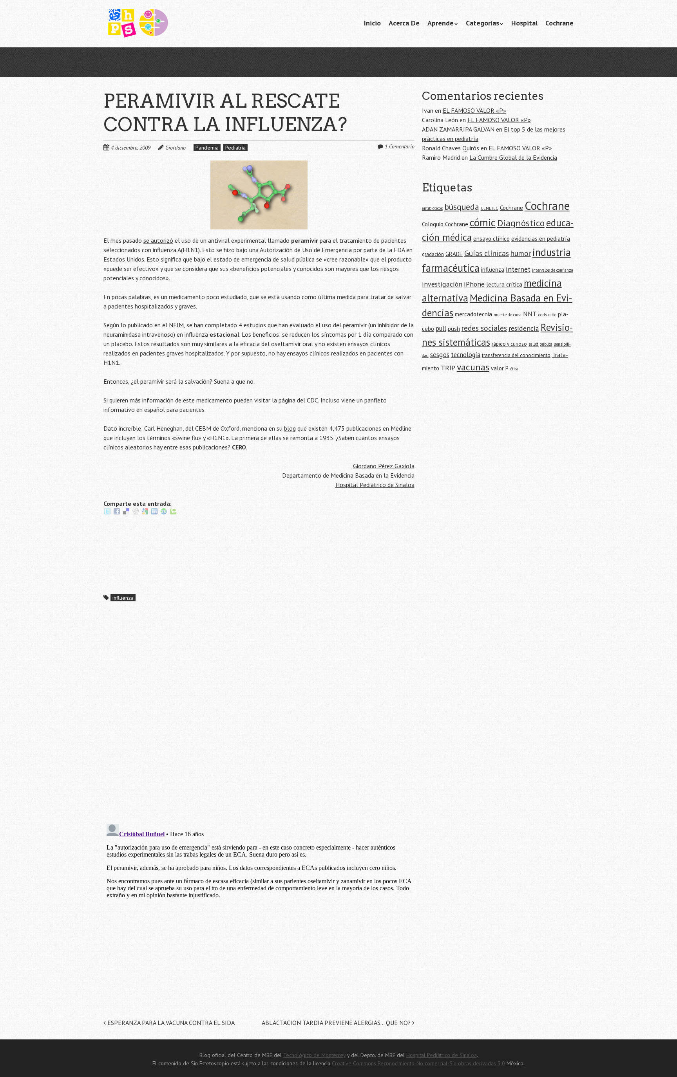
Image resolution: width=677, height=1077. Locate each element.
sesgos (439, 354)
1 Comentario (400, 146)
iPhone (474, 284)
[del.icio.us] (126, 513)
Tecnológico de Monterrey (314, 1055)
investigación (442, 284)
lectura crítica (504, 284)
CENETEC (489, 208)
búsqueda (461, 206)
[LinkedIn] (154, 513)
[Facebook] (117, 513)
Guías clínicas (486, 253)
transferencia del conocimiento (516, 355)
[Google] (145, 513)
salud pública (540, 344)
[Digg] (135, 513)
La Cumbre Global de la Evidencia (513, 157)
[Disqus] (259, 716)
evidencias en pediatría (540, 238)
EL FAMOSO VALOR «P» (474, 110)
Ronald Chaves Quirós (450, 148)
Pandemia (207, 147)
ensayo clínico (491, 238)
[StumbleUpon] (164, 513)
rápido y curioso (509, 344)
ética (514, 369)
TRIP (448, 367)
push (454, 328)
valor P (500, 368)
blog (290, 428)
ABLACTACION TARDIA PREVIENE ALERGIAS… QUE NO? (337, 1022)
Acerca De (404, 22)
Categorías (482, 22)
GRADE (454, 254)
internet (518, 269)
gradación (433, 254)
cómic (483, 222)
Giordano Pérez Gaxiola (384, 466)
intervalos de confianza (552, 270)
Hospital (524, 22)
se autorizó (158, 240)
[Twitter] (107, 513)
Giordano (175, 147)
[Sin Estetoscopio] (162, 24)
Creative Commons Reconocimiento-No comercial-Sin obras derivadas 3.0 (418, 1063)
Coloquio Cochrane (445, 224)
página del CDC (298, 400)
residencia (524, 328)
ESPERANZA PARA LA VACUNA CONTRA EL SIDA (170, 1022)
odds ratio (547, 315)
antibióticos (432, 208)
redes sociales (484, 328)
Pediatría (235, 147)
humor (520, 253)
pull (441, 328)
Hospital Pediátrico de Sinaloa (375, 485)
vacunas (473, 367)
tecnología (465, 354)
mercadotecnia (473, 314)
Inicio (372, 22)
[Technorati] (173, 513)
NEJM (176, 325)
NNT (530, 314)
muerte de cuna (507, 315)
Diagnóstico (521, 223)
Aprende (440, 22)
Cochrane (559, 22)
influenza (123, 597)
